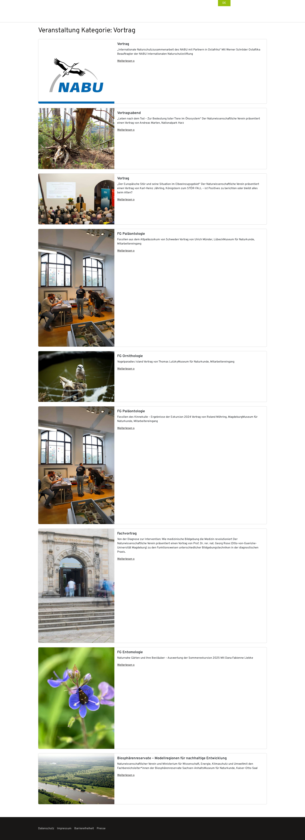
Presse (101, 828)
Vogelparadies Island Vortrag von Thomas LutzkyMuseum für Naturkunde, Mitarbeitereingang (175, 362)
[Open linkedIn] (254, 3)
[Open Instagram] (259, 3)
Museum (252, 14)
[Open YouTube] (265, 3)
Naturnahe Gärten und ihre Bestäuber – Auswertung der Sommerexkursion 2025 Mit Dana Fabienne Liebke (185, 658)
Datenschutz (46, 828)
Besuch (164, 14)
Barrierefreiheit (84, 828)
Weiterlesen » (125, 61)
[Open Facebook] (249, 3)
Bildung (236, 14)
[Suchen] (264, 14)
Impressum (64, 828)
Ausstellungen (184, 14)
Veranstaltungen (213, 14)
